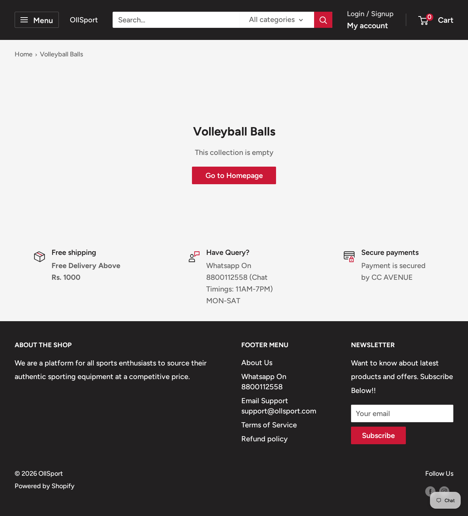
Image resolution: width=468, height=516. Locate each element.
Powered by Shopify (45, 486)
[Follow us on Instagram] (444, 491)
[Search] (323, 20)
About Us (256, 362)
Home (24, 54)
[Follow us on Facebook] (430, 491)
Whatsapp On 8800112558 (263, 381)
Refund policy (264, 438)
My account (367, 25)
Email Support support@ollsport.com (278, 405)
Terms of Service (269, 424)
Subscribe (378, 435)
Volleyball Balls (61, 54)
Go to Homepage (234, 175)
